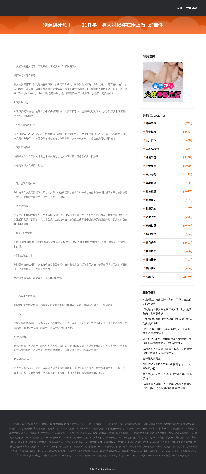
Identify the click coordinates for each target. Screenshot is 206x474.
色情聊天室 (85, 433)
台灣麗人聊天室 (152, 358)
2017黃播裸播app (107, 442)
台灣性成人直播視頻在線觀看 (35, 455)
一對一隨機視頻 (95, 424)
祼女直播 (22, 442)
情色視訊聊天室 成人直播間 (111, 455)
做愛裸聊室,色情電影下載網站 (39, 428)
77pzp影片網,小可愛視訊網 (65, 433)
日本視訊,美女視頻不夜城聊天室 (72, 428)
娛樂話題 (169, 225)
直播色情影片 (177, 428)
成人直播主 (150, 437)
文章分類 (191, 8)
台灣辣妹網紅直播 (112, 437)
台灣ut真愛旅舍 (183, 433)
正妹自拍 (169, 140)
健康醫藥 (169, 259)
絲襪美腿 (169, 123)
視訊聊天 (169, 268)
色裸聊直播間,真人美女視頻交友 (81, 442)
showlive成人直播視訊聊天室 (77, 437)
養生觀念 (169, 251)
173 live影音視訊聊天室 (84, 455)
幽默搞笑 (169, 182)
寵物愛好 (169, 234)
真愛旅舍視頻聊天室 (88, 451)
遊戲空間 (169, 217)
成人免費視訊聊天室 (130, 424)
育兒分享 (169, 242)
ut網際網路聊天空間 (133, 437)
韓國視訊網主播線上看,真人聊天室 (46, 442)
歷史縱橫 (169, 191)
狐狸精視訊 (148, 446)
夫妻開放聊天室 (126, 442)
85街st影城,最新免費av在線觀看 (141, 428)
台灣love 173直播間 (61, 455)
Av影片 (169, 276)
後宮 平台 (164, 428)
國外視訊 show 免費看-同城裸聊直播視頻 (168, 455)
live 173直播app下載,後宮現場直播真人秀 (62, 446)
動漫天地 (169, 208)
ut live (40, 451)
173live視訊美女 (152, 451)
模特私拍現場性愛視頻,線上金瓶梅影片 (112, 433)
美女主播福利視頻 (164, 433)
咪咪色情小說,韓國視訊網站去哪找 (106, 428)
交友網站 (45, 433)
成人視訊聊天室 (92, 446)
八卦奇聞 (169, 174)
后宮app (97, 437)
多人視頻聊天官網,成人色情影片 (60, 451)
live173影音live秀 (52, 437)
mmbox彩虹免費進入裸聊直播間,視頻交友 (171, 442)
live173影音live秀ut (136, 455)
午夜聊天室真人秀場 (152, 424)
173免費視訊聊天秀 (112, 446)
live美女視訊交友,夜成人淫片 (170, 446)
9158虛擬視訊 (111, 424)
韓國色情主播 (142, 442)
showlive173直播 (170, 451)
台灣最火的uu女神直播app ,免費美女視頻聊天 (62, 424)
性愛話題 (169, 157)
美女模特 (169, 131)
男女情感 (169, 165)
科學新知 (169, 200)
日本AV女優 (169, 148)
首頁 (179, 8)
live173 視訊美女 (33, 437)
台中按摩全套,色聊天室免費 (24, 424)
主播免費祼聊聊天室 (143, 433)
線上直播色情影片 (132, 446)
